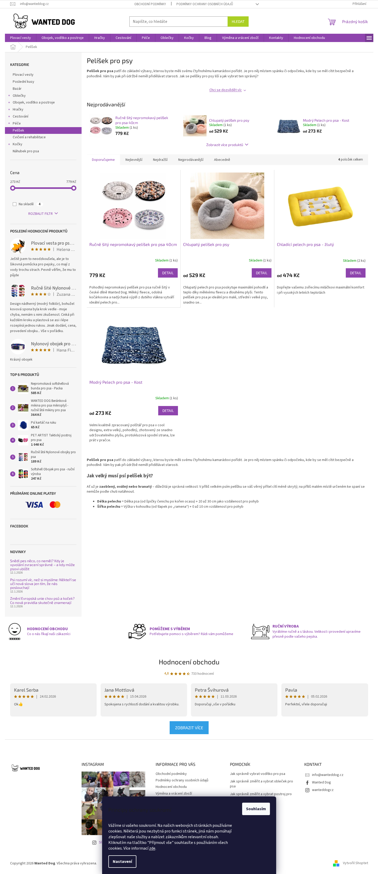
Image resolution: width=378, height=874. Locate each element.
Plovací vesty (23, 74)
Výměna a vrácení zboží (174, 793)
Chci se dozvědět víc (225, 90)
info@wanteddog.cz (327, 774)
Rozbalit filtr (40, 213)
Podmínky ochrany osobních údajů (204, 4)
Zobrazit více (189, 727)
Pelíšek (18, 130)
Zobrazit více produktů (224, 144)
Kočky (17, 144)
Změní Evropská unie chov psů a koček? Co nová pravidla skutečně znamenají (42, 600)
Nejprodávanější (190, 159)
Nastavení (122, 861)
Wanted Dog (321, 782)
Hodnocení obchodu (189, 662)
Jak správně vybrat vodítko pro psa (257, 774)
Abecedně (222, 159)
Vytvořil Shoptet (355, 863)
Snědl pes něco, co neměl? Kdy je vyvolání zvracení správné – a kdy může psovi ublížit (42, 565)
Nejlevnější (133, 159)
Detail (168, 273)
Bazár (17, 88)
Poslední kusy (23, 81)
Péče (17, 123)
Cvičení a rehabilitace (29, 137)
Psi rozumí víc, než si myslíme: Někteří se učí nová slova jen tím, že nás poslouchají (43, 584)
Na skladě (30, 204)
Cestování (20, 116)
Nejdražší (160, 159)
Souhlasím (256, 809)
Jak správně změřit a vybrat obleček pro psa (261, 784)
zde (152, 848)
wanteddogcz (323, 790)
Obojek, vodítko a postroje (34, 102)
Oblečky (19, 95)
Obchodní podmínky (150, 4)
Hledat (238, 21)
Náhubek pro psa (26, 151)
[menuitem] (20, 38)
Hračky (18, 109)
